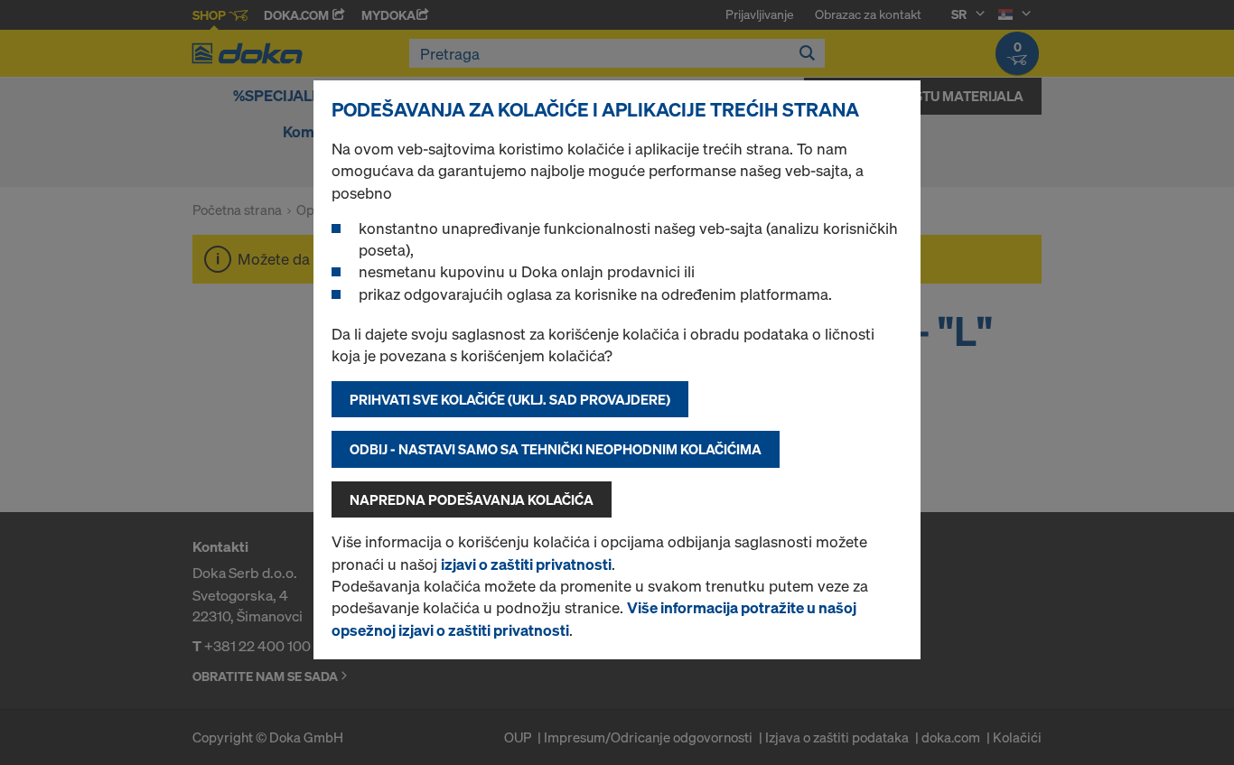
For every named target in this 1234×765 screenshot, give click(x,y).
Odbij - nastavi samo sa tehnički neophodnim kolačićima (556, 449)
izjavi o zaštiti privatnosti (526, 564)
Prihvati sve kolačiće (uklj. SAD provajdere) (510, 399)
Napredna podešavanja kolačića (472, 499)
